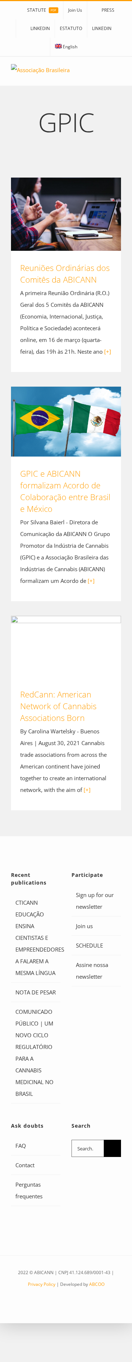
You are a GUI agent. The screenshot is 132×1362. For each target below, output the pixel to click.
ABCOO (96, 1284)
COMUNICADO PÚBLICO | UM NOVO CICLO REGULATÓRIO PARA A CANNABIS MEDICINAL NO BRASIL (34, 1052)
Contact (24, 1165)
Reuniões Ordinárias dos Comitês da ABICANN (66, 214)
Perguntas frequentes (29, 1190)
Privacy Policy (41, 1284)
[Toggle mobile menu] (118, 74)
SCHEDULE (89, 945)
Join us (84, 926)
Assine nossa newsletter (92, 970)
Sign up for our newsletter (95, 900)
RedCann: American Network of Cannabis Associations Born (66, 647)
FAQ (20, 1145)
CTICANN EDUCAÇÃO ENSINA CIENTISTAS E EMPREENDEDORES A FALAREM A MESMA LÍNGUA (36, 937)
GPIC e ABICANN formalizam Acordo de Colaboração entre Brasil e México (66, 421)
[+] (107, 351)
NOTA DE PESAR (35, 992)
